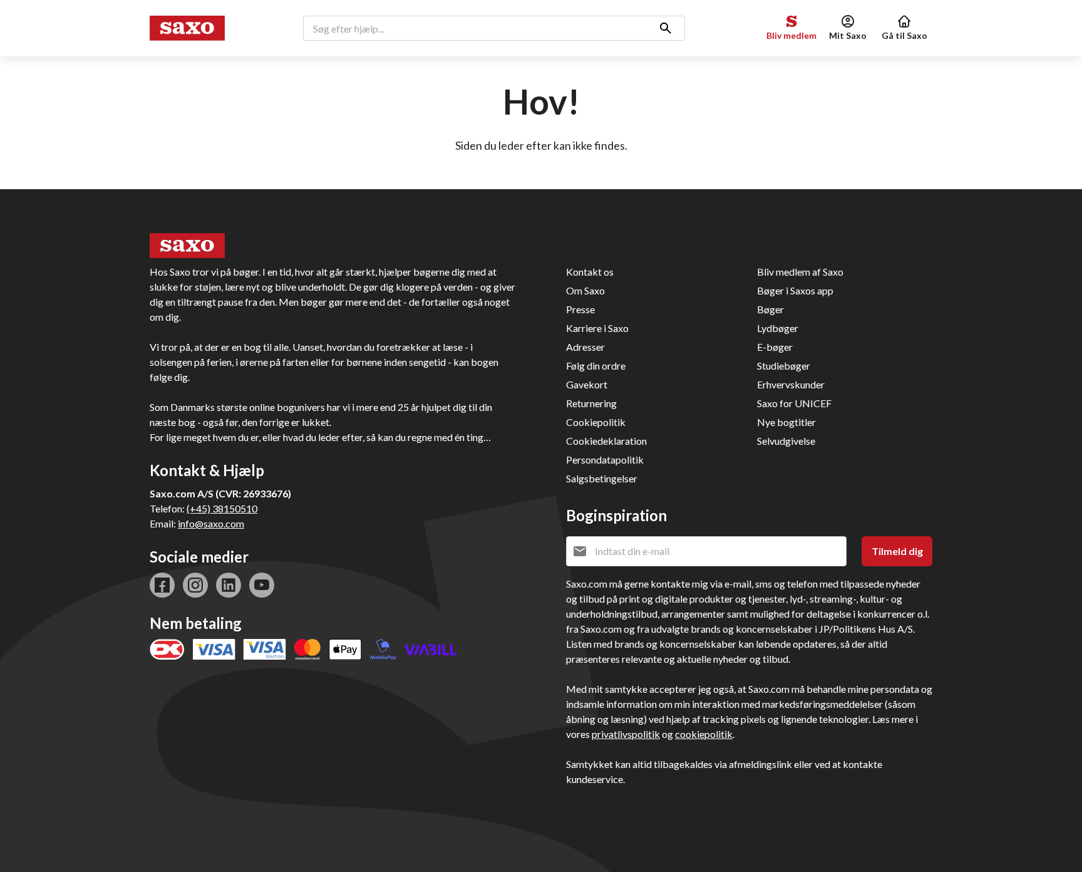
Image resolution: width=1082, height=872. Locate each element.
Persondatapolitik (605, 459)
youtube (261, 585)
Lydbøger (777, 328)
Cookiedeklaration (606, 441)
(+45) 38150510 (222, 508)
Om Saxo (585, 290)
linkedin (228, 585)
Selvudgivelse (786, 441)
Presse (580, 309)
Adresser (585, 347)
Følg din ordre (596, 365)
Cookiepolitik (596, 422)
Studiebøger (783, 365)
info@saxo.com (211, 523)
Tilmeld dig (897, 551)
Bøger (770, 309)
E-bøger (775, 347)
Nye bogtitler (786, 422)
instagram (195, 585)
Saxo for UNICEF (794, 403)
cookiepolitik (704, 734)
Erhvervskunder (791, 384)
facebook (162, 585)
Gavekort (586, 384)
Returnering (591, 403)
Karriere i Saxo (597, 328)
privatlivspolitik (626, 734)
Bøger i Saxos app (795, 290)
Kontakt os (590, 272)
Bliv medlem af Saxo (800, 272)
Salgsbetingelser (601, 478)
